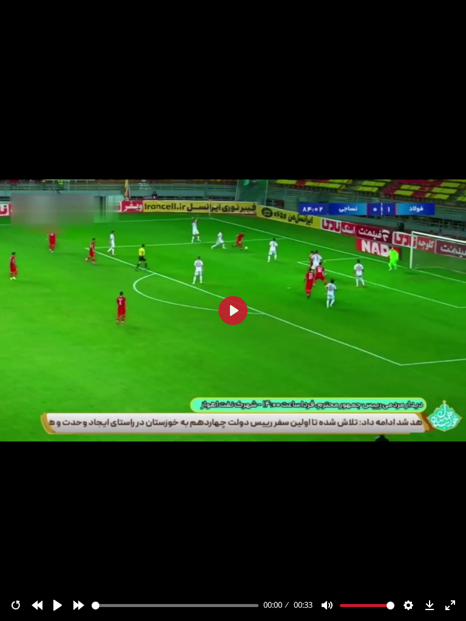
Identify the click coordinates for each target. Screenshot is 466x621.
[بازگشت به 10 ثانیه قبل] (37, 605)
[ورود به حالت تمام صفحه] (450, 605)
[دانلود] (429, 605)
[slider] (175, 605)
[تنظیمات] (408, 605)
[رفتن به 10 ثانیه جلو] (79, 605)
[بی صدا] (327, 605)
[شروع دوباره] (15, 605)
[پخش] (57, 605)
